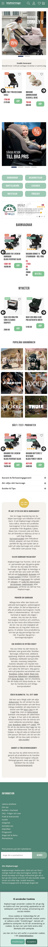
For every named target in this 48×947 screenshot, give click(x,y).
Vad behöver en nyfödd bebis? (24, 644)
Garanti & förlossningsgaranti (24, 748)
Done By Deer (18, 679)
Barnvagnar (12, 177)
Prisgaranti (7, 832)
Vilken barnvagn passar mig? (24, 557)
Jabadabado (33, 676)
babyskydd (23, 574)
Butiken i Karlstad (10, 810)
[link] (24, 209)
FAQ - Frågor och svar (11, 813)
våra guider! (24, 739)
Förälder (35, 193)
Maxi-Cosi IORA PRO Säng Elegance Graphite (11, 320)
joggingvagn (27, 584)
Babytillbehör (12, 185)
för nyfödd (30, 579)
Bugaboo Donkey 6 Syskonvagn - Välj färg (35, 255)
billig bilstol (32, 712)
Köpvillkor (6, 829)
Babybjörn (22, 676)
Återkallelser (7, 838)
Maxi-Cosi (34, 674)
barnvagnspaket (17, 538)
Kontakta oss (7, 826)
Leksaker (35, 185)
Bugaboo (13, 674)
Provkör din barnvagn (24, 597)
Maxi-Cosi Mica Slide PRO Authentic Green (34, 318)
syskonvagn (13, 587)
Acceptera (31, 941)
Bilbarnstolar (35, 177)
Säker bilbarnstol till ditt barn (24, 694)
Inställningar (17, 941)
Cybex (20, 674)
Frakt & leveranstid (10, 816)
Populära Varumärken (24, 342)
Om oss (5, 807)
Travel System (14, 577)
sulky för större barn (30, 582)
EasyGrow (13, 676)
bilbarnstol (14, 702)
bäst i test (28, 709)
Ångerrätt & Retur (10, 835)
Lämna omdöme (9, 804)
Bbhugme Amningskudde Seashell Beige (32, 95)
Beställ (38, 273)
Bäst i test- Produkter (24, 425)
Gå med (39, 855)
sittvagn (14, 582)
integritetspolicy (26, 935)
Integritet (6, 823)
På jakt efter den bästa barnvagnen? (24, 511)
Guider (5, 819)
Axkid (26, 674)
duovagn (32, 574)
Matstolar (12, 193)
